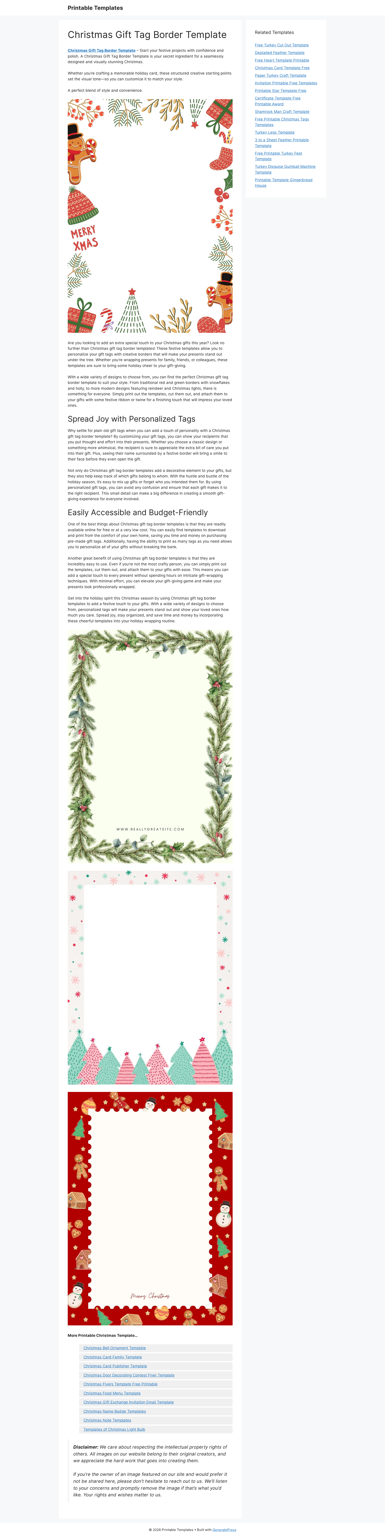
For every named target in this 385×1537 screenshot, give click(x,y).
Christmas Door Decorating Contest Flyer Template (129, 1375)
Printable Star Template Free (280, 90)
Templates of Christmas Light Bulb (114, 1429)
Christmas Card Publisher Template (115, 1366)
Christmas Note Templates (107, 1420)
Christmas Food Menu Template (112, 1393)
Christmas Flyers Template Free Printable (121, 1384)
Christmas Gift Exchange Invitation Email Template (129, 1402)
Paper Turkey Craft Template (280, 75)
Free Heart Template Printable (282, 60)
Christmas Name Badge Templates (115, 1411)
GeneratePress (224, 1530)
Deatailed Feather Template (280, 52)
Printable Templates (95, 7)
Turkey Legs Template (275, 132)
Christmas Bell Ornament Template (115, 1348)
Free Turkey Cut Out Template (282, 45)
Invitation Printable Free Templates (286, 83)
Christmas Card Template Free (282, 68)
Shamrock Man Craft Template (282, 111)
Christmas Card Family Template (113, 1357)
